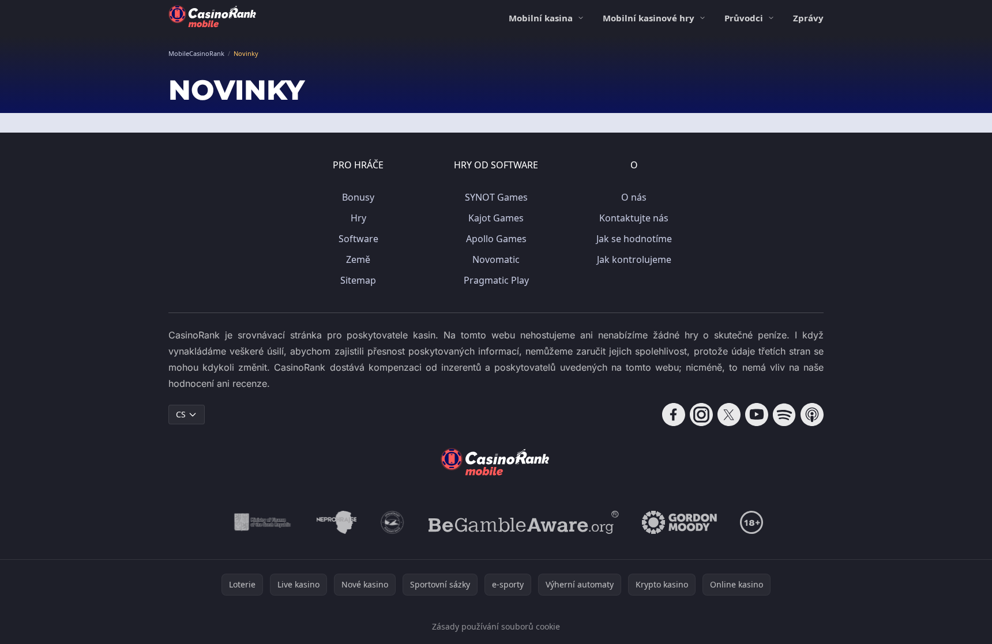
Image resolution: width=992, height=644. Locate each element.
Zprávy (808, 18)
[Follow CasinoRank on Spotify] (784, 414)
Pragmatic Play (496, 280)
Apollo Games (496, 238)
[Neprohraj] (336, 522)
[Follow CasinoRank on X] (729, 414)
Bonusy (358, 197)
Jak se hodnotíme (634, 238)
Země (358, 259)
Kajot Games (496, 218)
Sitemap (358, 280)
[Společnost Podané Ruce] (392, 522)
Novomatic (496, 259)
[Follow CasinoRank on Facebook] (673, 414)
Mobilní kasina (541, 18)
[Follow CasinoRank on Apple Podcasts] (812, 414)
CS (181, 414)
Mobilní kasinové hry (648, 18)
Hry (358, 218)
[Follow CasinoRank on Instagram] (701, 414)
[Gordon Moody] (679, 522)
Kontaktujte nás (633, 218)
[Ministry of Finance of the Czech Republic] (262, 522)
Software (358, 238)
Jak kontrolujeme (634, 259)
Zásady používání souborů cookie (496, 626)
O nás (634, 197)
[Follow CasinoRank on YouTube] (756, 414)
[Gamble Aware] (524, 522)
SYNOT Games (496, 197)
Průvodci (743, 18)
